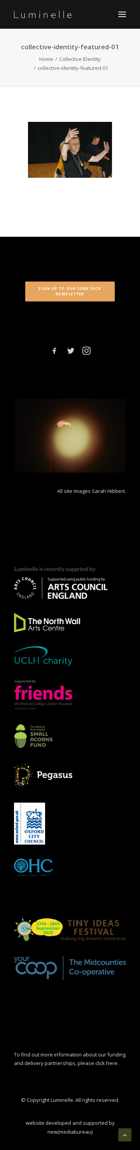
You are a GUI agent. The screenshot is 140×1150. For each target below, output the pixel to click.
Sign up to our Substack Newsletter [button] (70, 291)
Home (46, 59)
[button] (122, 14)
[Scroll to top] (124, 1134)
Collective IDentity (80, 59)
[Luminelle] (43, 14)
